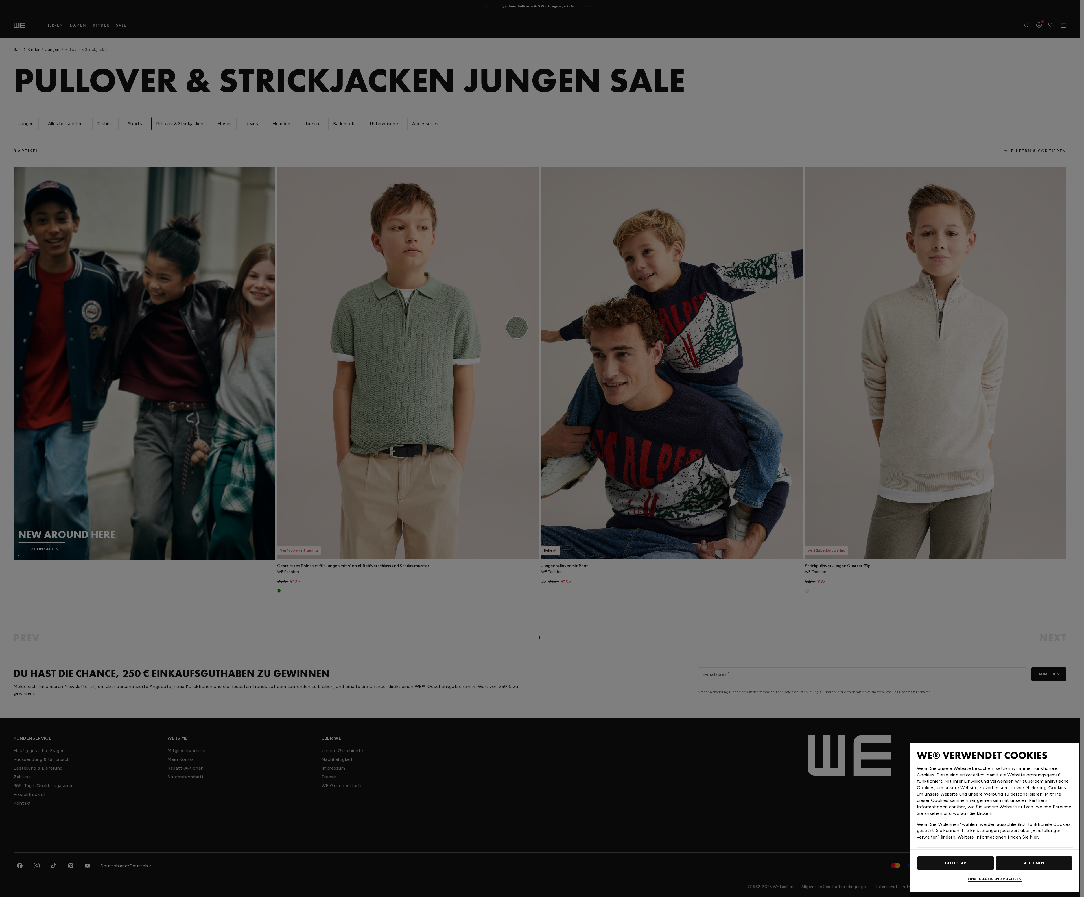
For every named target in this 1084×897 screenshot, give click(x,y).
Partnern (1038, 800)
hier (1034, 837)
